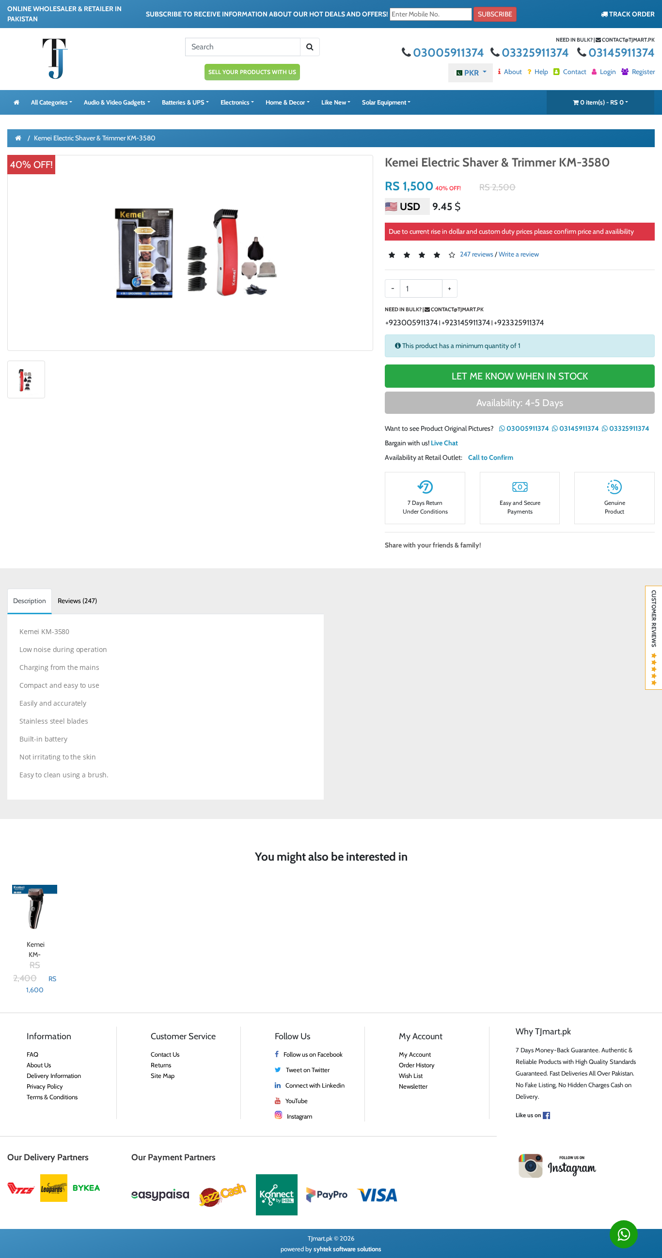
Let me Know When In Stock (520, 376)
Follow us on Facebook (313, 1054)
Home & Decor (285, 102)
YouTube (296, 1101)
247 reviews (476, 254)
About (512, 71)
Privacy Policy (45, 1086)
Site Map (162, 1075)
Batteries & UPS (183, 102)
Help (540, 71)
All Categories (49, 102)
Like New (333, 102)
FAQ (32, 1054)
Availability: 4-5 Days (519, 403)
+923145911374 (465, 322)
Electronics (235, 102)
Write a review (519, 254)
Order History (417, 1065)
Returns (161, 1065)
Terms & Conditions (52, 1097)
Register (642, 71)
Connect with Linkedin (315, 1085)
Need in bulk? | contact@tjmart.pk (605, 39)
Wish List (411, 1075)
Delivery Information (54, 1075)
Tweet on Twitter (308, 1070)
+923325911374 (519, 322)
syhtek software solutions (347, 1249)
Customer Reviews (654, 621)
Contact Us (165, 1054)
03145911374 (621, 52)
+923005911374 (411, 322)
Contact (574, 71)
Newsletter (413, 1086)
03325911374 (536, 52)
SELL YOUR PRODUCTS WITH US (252, 72)
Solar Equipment (384, 102)
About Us (39, 1065)
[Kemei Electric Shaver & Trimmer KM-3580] (190, 252)
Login (607, 71)
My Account (415, 1054)
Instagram (299, 1116)
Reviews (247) (77, 600)
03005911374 (450, 52)
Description (29, 600)
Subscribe (495, 14)
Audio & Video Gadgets (114, 102)
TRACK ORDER (631, 14)
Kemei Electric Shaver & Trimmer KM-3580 (95, 138)
